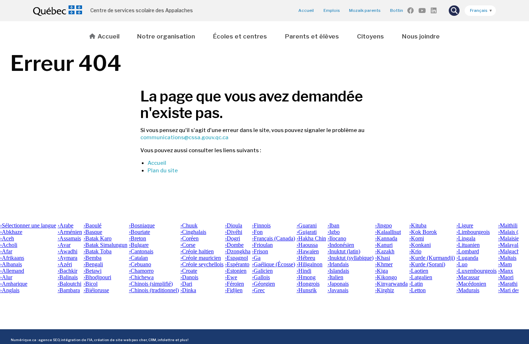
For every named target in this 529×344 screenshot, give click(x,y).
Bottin (396, 10)
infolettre (166, 340)
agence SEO (49, 340)
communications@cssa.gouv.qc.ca (184, 137)
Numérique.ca (23, 340)
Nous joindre (421, 36)
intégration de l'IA (76, 340)
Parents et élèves (312, 36)
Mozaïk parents (364, 10)
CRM (152, 340)
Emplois (332, 10)
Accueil (306, 10)
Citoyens (370, 36)
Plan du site (163, 170)
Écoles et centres (240, 36)
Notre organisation (166, 36)
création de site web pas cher (120, 340)
